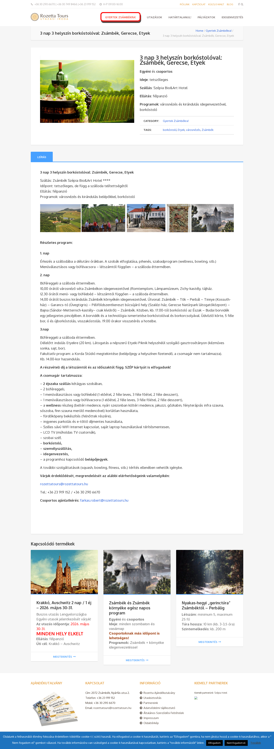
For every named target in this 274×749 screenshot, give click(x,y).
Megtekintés (62, 656)
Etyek (181, 130)
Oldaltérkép (151, 723)
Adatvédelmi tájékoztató (159, 708)
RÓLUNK (185, 4)
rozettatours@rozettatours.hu (64, 484)
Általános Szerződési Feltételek (164, 713)
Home (199, 30)
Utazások (154, 17)
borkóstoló (170, 130)
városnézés (193, 130)
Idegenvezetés (232, 17)
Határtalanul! (180, 17)
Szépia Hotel (220, 692)
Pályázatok (206, 17)
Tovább (255, 743)
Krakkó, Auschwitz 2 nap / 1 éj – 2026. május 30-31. (63, 605)
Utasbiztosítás (152, 698)
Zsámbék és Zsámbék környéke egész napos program (129, 607)
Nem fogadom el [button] (236, 742)
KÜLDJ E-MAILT (216, 4)
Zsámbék (207, 130)
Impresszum (151, 718)
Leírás (41, 157)
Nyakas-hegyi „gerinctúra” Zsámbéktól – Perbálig (206, 605)
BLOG (230, 4)
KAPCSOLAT (198, 4)
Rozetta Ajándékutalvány (159, 693)
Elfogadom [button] (214, 742)
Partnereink (151, 703)
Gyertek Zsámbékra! (120, 17)
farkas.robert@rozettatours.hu (104, 500)
